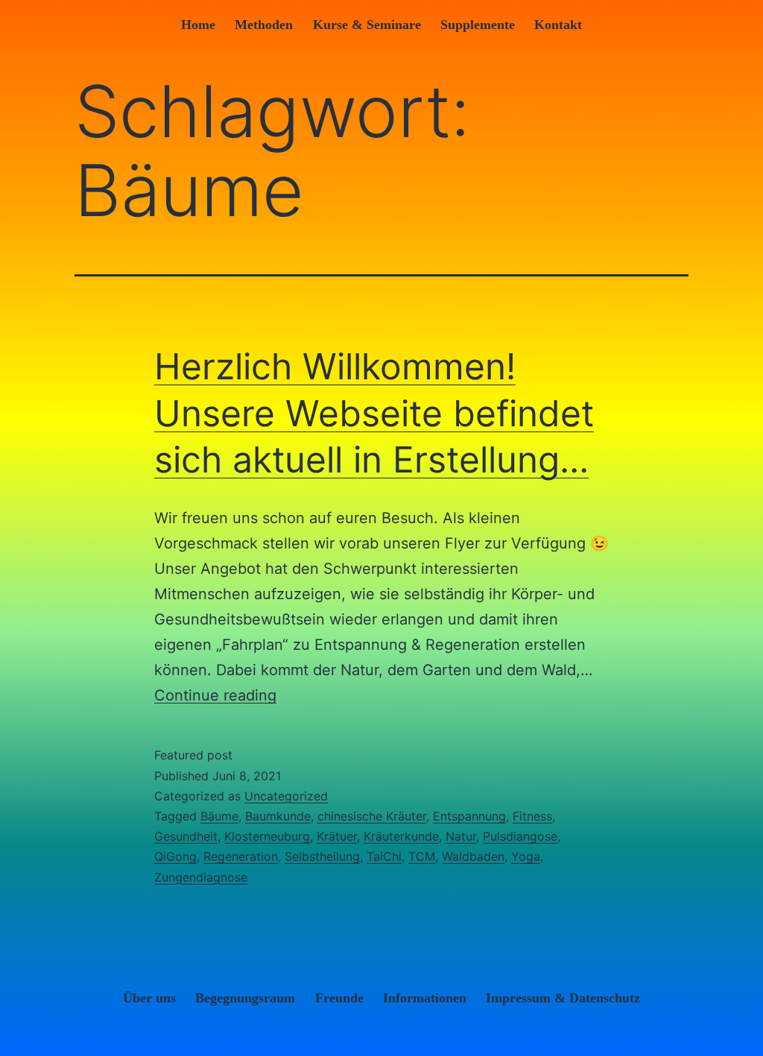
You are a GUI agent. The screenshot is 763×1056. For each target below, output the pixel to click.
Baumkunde (278, 816)
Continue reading (215, 695)
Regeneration (240, 856)
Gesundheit (186, 836)
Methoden (264, 24)
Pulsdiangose (520, 836)
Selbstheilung (322, 856)
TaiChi (384, 856)
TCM (421, 856)
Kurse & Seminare (367, 24)
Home (198, 24)
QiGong (175, 856)
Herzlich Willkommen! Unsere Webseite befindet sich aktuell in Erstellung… (374, 412)
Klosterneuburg (267, 836)
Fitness (532, 816)
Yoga (525, 856)
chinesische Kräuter (371, 816)
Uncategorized (286, 795)
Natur (461, 836)
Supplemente (477, 24)
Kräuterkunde (401, 836)
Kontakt (558, 24)
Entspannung (469, 816)
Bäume (219, 816)
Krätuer (337, 836)
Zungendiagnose (200, 877)
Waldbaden (473, 856)
